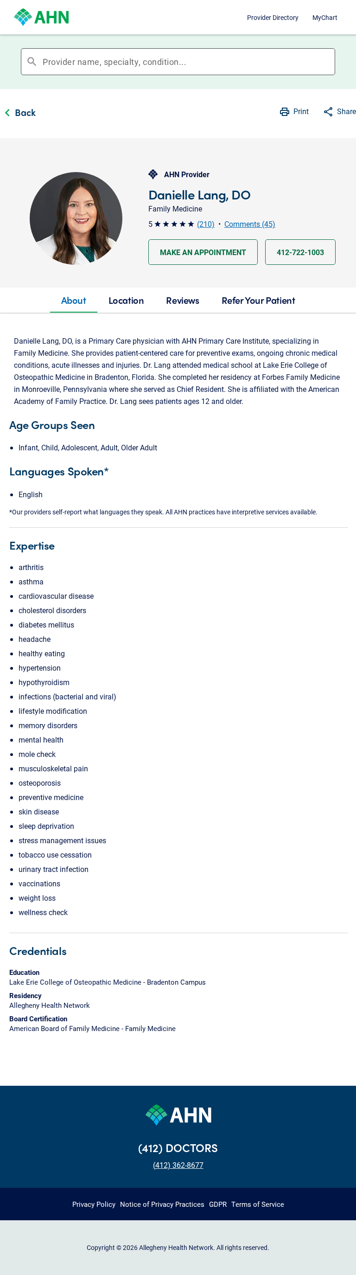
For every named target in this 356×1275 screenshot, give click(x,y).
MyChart (324, 17)
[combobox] (189, 62)
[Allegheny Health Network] (41, 17)
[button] (339, 112)
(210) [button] (206, 224)
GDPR (218, 1204)
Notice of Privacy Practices (162, 1204)
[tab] (73, 300)
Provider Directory (273, 17)
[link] (18, 113)
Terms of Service (257, 1204)
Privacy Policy (93, 1204)
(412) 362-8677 (178, 1165)
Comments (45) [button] (249, 224)
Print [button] (301, 111)
